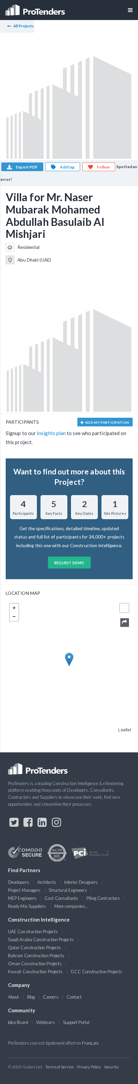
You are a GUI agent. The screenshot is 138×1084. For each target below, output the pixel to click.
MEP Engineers (22, 898)
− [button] (14, 616)
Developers (18, 882)
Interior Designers (81, 882)
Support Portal (76, 1022)
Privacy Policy (89, 1066)
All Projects (23, 26)
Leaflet (124, 729)
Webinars (45, 1022)
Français (90, 1043)
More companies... (71, 906)
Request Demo (69, 563)
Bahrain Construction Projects (36, 955)
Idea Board (18, 1022)
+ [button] (14, 608)
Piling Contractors (103, 898)
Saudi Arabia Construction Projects (41, 939)
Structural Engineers (68, 890)
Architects (46, 882)
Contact (74, 997)
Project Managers (24, 890)
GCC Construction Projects (96, 971)
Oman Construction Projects (35, 963)
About (13, 997)
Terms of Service (59, 1066)
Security (111, 1066)
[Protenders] (35, 8)
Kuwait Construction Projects (35, 971)
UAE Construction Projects (33, 931)
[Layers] (124, 608)
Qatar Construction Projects (34, 947)
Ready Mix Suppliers (27, 906)
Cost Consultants (61, 898)
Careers (51, 997)
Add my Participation (106, 422)
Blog (31, 997)
